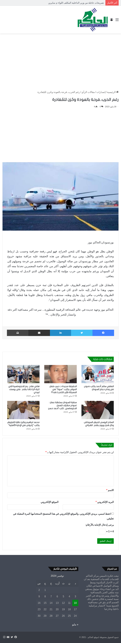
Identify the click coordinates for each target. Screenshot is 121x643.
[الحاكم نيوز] (93, 19)
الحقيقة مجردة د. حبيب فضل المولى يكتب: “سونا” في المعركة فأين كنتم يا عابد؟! (63, 389)
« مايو (75, 624)
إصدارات (100, 92)
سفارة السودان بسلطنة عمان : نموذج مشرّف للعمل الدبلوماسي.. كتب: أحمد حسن (62, 405)
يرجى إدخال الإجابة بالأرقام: (99, 524)
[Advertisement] (60, 59)
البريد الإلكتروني (105, 502)
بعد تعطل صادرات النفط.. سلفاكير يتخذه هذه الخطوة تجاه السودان (71, 2)
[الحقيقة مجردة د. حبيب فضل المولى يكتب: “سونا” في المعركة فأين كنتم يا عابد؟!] (60, 374)
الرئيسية (111, 92)
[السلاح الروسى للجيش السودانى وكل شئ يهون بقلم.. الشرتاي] (97, 410)
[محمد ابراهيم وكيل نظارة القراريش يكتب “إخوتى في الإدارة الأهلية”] (23, 410)
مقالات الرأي (88, 92)
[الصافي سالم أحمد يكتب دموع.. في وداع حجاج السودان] (97, 374)
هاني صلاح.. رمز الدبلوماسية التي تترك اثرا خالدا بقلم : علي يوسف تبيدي (24, 389)
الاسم (110, 490)
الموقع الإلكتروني (49, 502)
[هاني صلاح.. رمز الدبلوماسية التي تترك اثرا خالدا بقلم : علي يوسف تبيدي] (23, 374)
